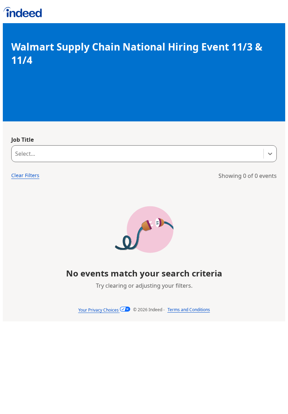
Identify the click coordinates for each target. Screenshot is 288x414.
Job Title (22, 139)
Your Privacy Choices (98, 310)
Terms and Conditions (189, 310)
